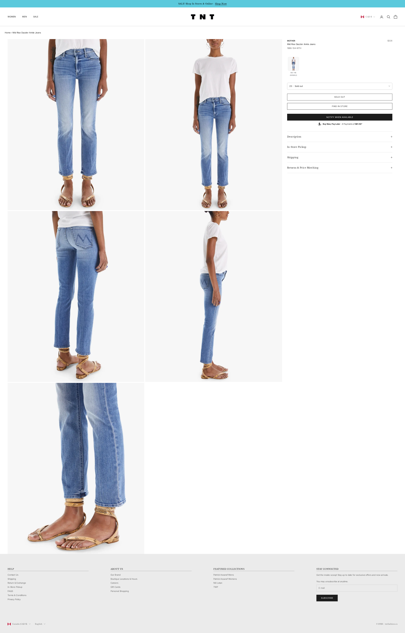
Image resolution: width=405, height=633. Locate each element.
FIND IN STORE (339, 106)
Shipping (12, 579)
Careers (114, 583)
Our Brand (116, 575)
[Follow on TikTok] (33, 613)
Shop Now (221, 3)
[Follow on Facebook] (9, 613)
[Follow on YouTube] (25, 613)
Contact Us (13, 575)
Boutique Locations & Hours (124, 579)
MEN (24, 17)
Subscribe (327, 598)
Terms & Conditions (17, 595)
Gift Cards (115, 587)
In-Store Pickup (15, 587)
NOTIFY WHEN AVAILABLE (339, 117)
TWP (215, 587)
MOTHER (291, 41)
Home (7, 32)
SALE (35, 17)
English (38, 624)
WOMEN (12, 17)
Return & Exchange (17, 583)
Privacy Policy (14, 599)
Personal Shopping (120, 591)
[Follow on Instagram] (17, 613)
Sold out (339, 97)
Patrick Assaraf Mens (223, 575)
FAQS (10, 591)
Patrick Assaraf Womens (225, 579)
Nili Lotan (217, 583)
